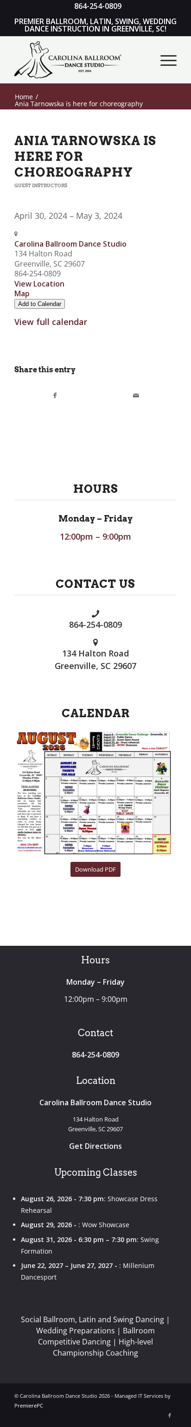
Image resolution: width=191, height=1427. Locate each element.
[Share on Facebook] (55, 395)
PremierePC (28, 1405)
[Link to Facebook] (170, 1415)
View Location (39, 284)
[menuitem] (98, 6)
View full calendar (50, 321)
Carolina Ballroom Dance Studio (70, 244)
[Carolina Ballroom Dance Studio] (79, 59)
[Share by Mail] (136, 395)
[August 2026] (95, 793)
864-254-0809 (95, 624)
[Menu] (164, 59)
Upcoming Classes (95, 1172)
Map (22, 293)
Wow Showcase (105, 1224)
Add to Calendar (39, 303)
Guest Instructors (40, 186)
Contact (95, 1032)
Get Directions (95, 1146)
